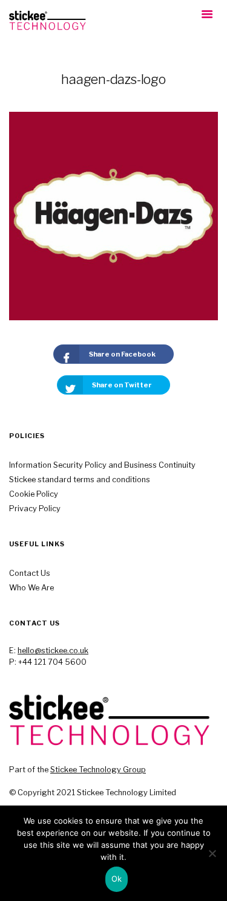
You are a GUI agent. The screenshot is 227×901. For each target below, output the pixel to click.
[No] (212, 853)
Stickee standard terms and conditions (79, 479)
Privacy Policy (35, 508)
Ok (116, 878)
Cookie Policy (33, 494)
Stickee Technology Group (98, 769)
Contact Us (29, 573)
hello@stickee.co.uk (53, 650)
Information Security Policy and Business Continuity (102, 465)
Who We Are (31, 587)
